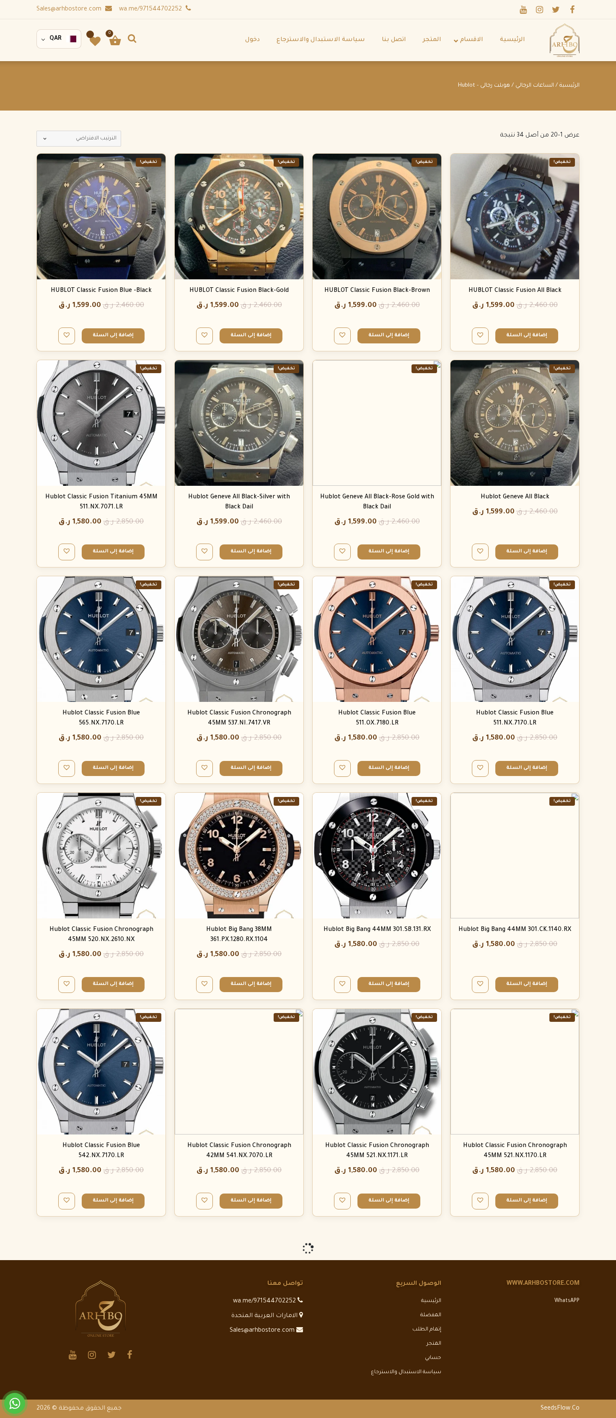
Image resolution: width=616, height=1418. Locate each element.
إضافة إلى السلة (526, 335)
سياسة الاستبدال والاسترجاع (406, 1372)
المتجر (434, 1344)
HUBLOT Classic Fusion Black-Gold (239, 291)
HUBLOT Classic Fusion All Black (515, 291)
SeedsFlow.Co (560, 1408)
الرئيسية (569, 86)
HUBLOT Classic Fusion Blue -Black (101, 291)
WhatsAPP (567, 1301)
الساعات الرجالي (534, 86)
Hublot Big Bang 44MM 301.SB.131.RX (377, 930)
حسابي (433, 1358)
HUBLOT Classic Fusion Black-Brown (377, 291)
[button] (480, 334)
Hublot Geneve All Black (515, 497)
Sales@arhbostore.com (69, 9)
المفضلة (430, 1315)
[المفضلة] (95, 41)
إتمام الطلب (426, 1330)
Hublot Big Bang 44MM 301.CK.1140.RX (514, 930)
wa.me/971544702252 (151, 9)
